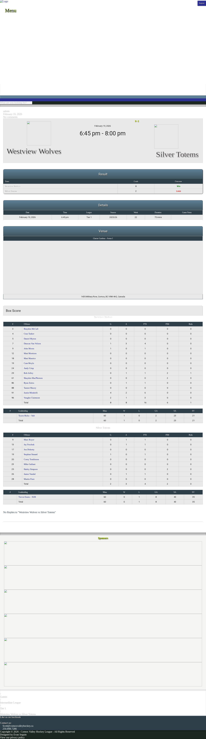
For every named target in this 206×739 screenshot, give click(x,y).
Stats (2, 26)
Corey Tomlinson (31, 459)
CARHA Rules (8, 69)
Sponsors (4, 37)
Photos (3, 35)
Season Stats (6, 29)
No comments (10, 117)
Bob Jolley (28, 373)
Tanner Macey (30, 388)
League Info (6, 40)
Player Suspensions (10, 61)
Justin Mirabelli (31, 393)
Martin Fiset (29, 479)
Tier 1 (3, 708)
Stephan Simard (30, 454)
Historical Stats (7, 32)
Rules (3, 66)
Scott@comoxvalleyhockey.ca (17, 725)
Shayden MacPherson (33, 378)
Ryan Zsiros (29, 383)
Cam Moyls (29, 363)
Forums (4, 52)
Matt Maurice (30, 358)
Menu (10, 10)
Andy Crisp (29, 368)
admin (6, 111)
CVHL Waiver (7, 46)
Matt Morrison (30, 353)
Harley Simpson (31, 469)
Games (3, 696)
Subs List (4, 78)
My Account (6, 87)
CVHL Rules (7, 72)
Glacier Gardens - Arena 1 (103, 238)
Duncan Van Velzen (32, 343)
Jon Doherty (29, 449)
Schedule (4, 20)
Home (3, 17)
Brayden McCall (31, 329)
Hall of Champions (9, 55)
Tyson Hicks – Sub (27, 415)
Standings (5, 23)
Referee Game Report (11, 64)
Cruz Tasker (29, 333)
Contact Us (5, 43)
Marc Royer (29, 439)
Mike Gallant (29, 464)
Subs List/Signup (8, 75)
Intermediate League (10, 702)
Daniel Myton (30, 338)
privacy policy (17, 737)
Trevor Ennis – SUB (27, 497)
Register (201, 3)
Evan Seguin (20, 734)
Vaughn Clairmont (32, 398)
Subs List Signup (8, 81)
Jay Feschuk (29, 444)
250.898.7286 (9, 728)
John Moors (29, 348)
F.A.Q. (3, 49)
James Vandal (30, 474)
